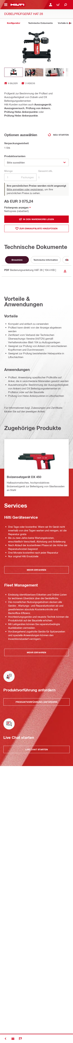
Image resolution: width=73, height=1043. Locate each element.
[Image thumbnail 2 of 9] (34, 72)
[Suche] (65, 4)
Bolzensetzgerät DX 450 (24, 477)
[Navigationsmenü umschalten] (6, 4)
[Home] (17, 5)
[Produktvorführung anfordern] (13, 1038)
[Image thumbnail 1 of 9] (13, 72)
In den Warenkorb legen (38, 219)
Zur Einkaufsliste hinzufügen (38, 228)
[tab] (13, 23)
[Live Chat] (20, 1038)
